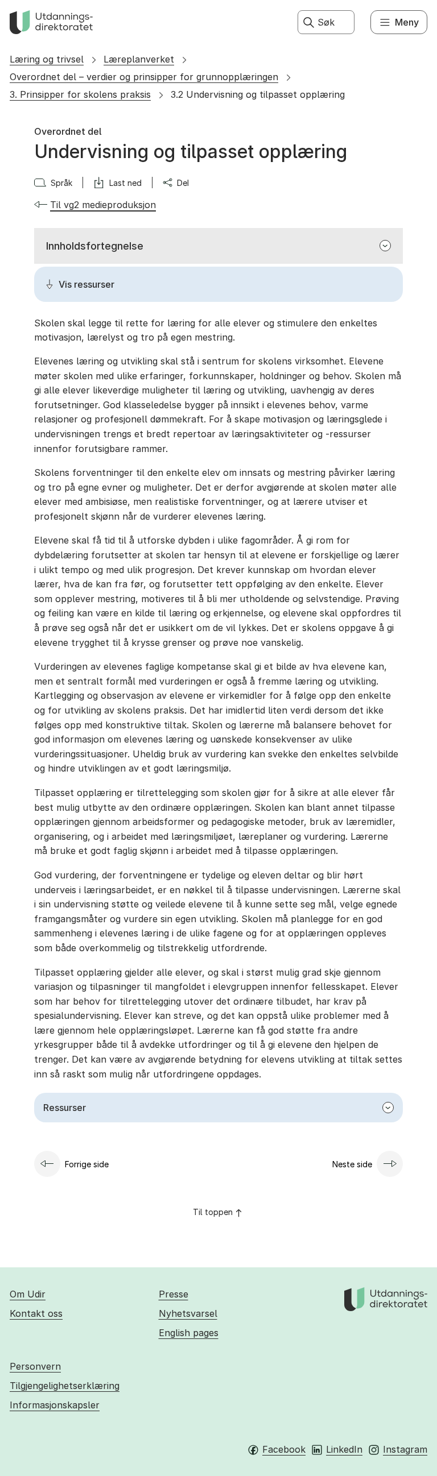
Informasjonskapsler (55, 1405)
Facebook (284, 1449)
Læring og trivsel (47, 59)
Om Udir (28, 1294)
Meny (407, 22)
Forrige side (87, 1164)
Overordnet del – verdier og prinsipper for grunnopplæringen (144, 76)
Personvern (35, 1366)
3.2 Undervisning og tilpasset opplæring (258, 94)
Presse (173, 1294)
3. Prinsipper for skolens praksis (80, 94)
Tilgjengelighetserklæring (64, 1385)
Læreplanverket (139, 59)
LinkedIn (344, 1449)
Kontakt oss (36, 1313)
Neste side (352, 1164)
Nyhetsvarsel (188, 1313)
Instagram (405, 1449)
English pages (188, 1332)
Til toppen (213, 1212)
